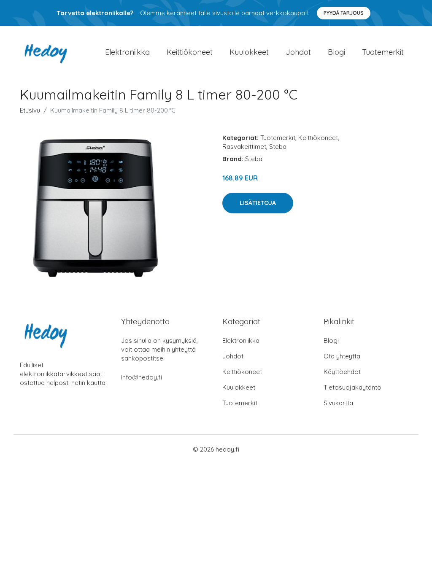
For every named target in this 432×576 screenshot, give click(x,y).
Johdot (298, 52)
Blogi (336, 52)
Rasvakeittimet (244, 147)
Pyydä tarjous (344, 13)
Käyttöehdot (342, 372)
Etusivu (30, 110)
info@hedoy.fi (141, 377)
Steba (277, 147)
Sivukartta (338, 403)
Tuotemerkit (383, 52)
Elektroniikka (127, 52)
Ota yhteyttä (342, 356)
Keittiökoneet (190, 52)
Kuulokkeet (249, 52)
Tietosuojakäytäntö (352, 387)
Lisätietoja (258, 203)
